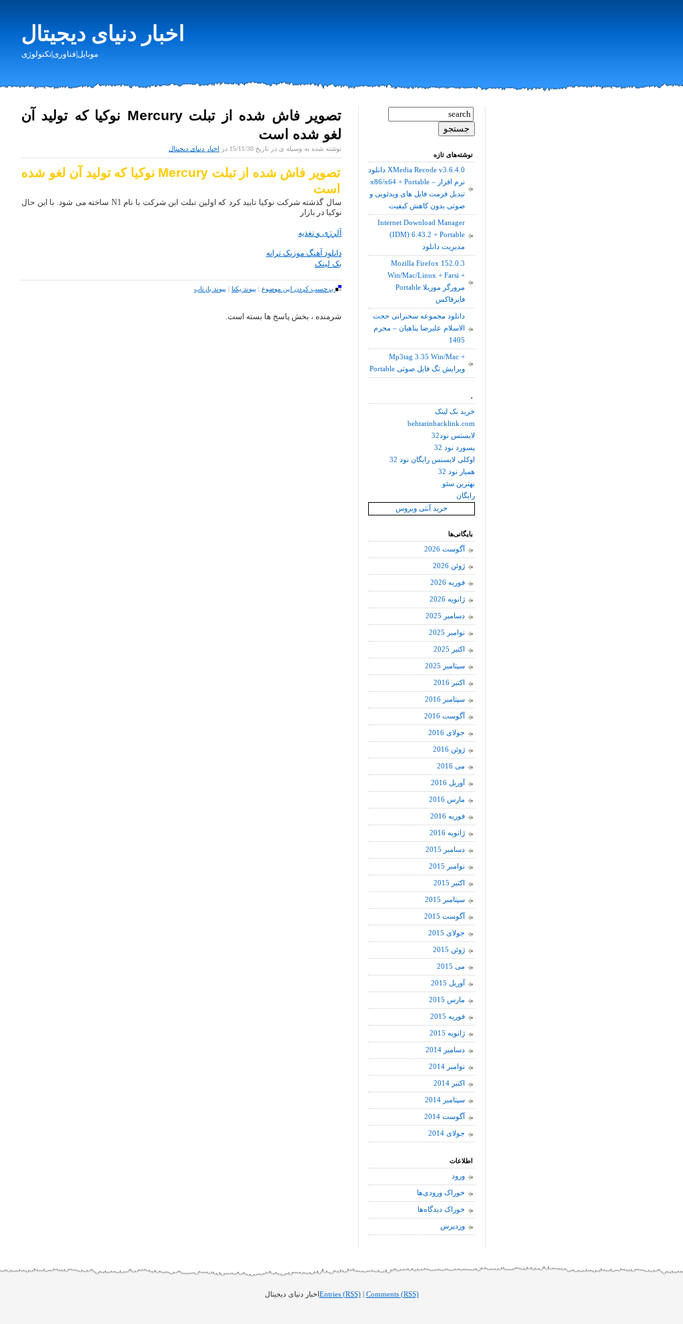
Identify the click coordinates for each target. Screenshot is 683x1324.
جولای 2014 (446, 1133)
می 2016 (451, 766)
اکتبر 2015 (449, 883)
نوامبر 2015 (447, 866)
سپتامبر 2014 (445, 1100)
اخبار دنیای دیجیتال (103, 33)
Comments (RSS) (392, 1294)
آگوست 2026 (444, 549)
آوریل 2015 (448, 983)
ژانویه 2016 (447, 833)
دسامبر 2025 (445, 616)
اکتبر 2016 (449, 682)
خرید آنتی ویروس (422, 508)
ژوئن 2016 (449, 749)
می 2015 (451, 966)
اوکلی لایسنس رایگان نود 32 (432, 459)
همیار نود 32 (456, 471)
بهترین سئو (458, 483)
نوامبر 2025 (447, 632)
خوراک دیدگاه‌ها (441, 1209)
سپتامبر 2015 (445, 899)
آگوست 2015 (444, 916)
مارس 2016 (447, 799)
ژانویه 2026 (447, 599)
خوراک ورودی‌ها (441, 1192)
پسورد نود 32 (454, 447)
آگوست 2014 (444, 1116)
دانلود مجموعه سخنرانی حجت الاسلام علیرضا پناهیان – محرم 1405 (419, 328)
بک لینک (328, 263)
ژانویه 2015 (447, 1033)
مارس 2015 (447, 1000)
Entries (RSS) (340, 1294)
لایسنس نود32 (453, 435)
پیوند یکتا (243, 288)
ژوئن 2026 (449, 566)
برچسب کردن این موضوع (298, 288)
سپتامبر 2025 (445, 666)
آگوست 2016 (444, 716)
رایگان (465, 495)
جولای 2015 (446, 933)
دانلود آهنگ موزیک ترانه (304, 253)
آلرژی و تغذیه (320, 233)
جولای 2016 (446, 732)
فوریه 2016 (447, 816)
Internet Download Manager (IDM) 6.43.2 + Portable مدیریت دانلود (421, 234)
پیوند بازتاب (210, 288)
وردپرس (452, 1226)
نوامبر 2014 (447, 1066)
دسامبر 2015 (445, 849)
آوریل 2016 (448, 783)
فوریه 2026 (447, 582)
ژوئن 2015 (449, 949)
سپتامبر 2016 (445, 699)
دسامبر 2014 (445, 1050)
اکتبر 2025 (449, 649)
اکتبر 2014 (449, 1083)
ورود (458, 1176)
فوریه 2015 (447, 1016)
